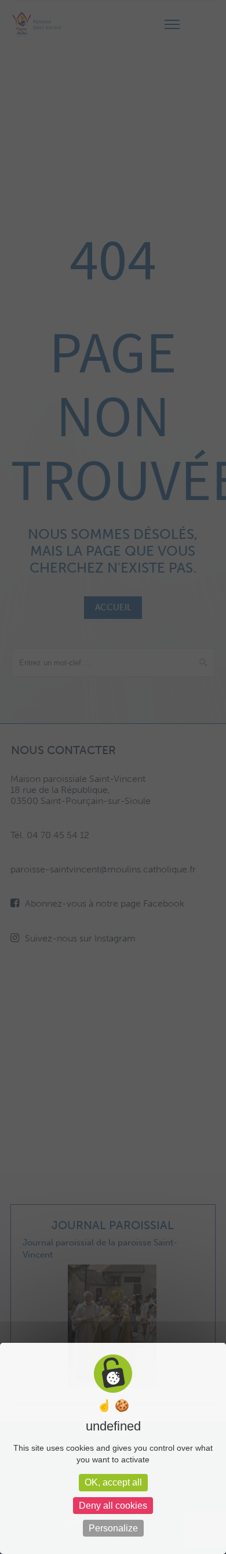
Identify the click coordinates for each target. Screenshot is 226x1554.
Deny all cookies (113, 1505)
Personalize (113, 1528)
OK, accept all (113, 1482)
